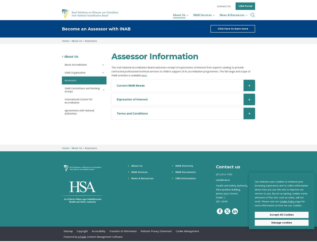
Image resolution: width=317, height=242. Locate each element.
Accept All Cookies (282, 214)
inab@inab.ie (223, 180)
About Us (179, 15)
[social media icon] (220, 211)
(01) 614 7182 (224, 174)
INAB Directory (184, 165)
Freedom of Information (123, 231)
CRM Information (185, 178)
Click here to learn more (233, 28)
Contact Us (224, 6)
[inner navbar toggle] (252, 15)
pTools (82, 236)
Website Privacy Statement (156, 231)
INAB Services (202, 15)
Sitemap (68, 231)
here (144, 75)
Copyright (82, 231)
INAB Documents (185, 172)
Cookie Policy (287, 201)
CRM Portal (245, 6)
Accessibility (99, 231)
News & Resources (232, 15)
